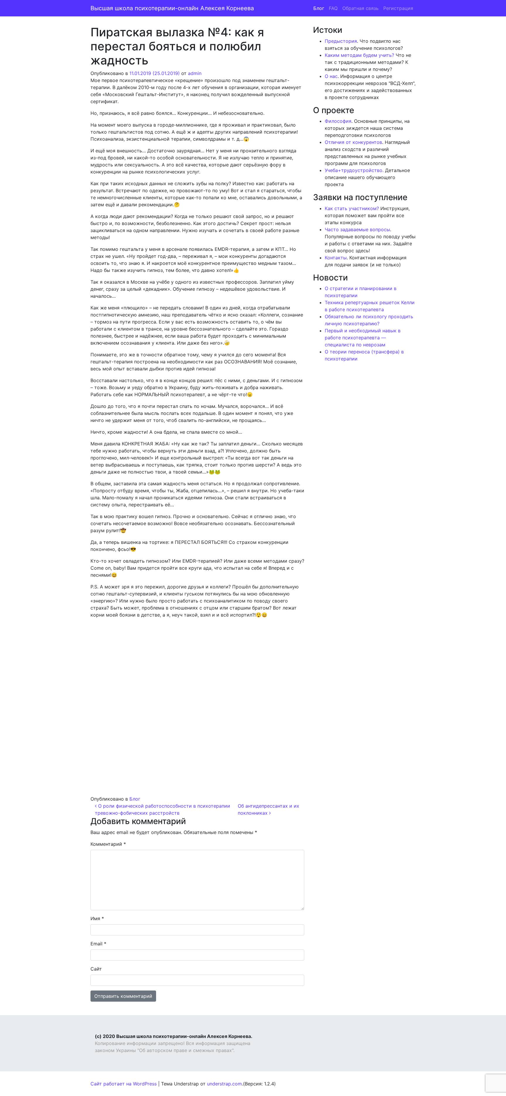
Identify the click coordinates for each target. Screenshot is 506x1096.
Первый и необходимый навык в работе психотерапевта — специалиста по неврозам (363, 338)
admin (194, 73)
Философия (338, 121)
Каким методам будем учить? (359, 55)
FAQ (333, 8)
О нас (331, 76)
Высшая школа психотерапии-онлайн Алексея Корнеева (172, 8)
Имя (97, 918)
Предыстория (341, 41)
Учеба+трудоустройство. (354, 170)
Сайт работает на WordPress (123, 1084)
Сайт (96, 969)
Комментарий (108, 844)
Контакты (336, 258)
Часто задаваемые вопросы (357, 229)
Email (98, 944)
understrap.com (224, 1084)
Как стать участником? (352, 208)
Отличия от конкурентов (353, 142)
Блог (318, 8)
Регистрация (398, 8)
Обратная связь (360, 8)
